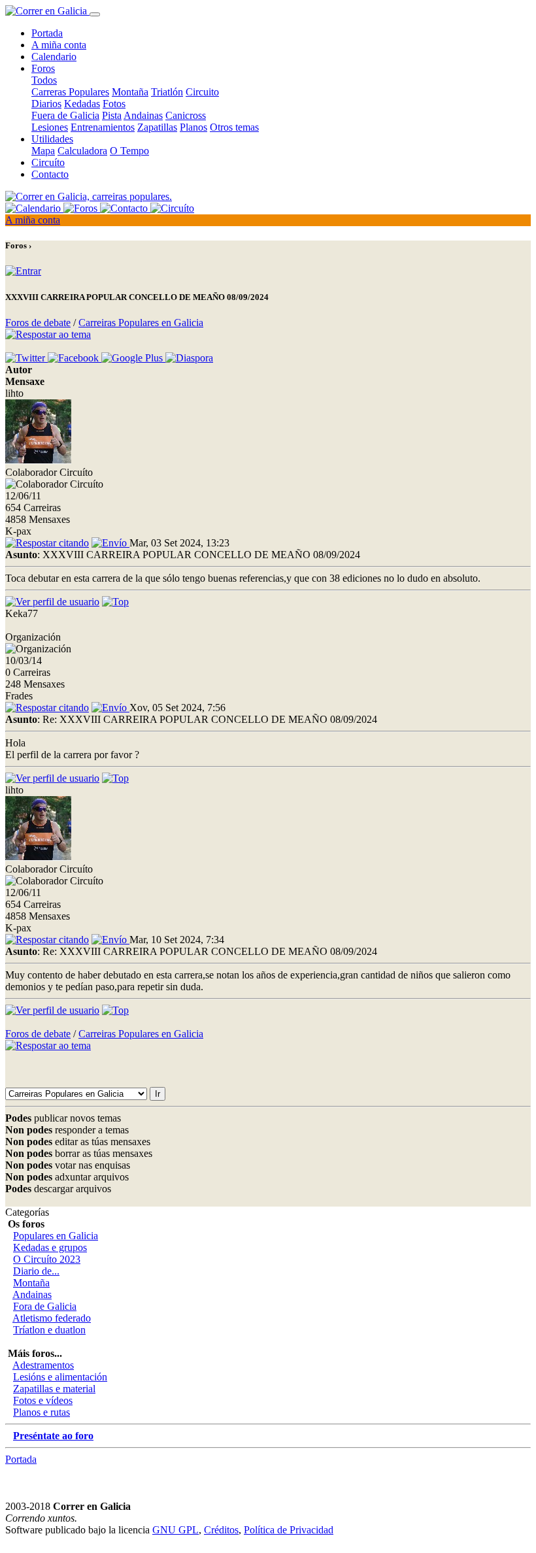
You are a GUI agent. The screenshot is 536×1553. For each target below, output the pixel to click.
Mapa (43, 150)
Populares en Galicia (55, 1235)
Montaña (130, 91)
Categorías (27, 1212)
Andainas (143, 115)
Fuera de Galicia (65, 115)
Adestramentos (43, 1365)
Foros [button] (43, 68)
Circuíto (48, 162)
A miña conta (58, 44)
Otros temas (234, 127)
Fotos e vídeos (43, 1400)
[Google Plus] (133, 357)
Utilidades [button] (52, 138)
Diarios (46, 103)
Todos (44, 80)
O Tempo (129, 150)
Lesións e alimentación (60, 1376)
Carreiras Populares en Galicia (140, 322)
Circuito (202, 91)
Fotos (114, 103)
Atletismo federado (51, 1318)
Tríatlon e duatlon (49, 1329)
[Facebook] (74, 357)
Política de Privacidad (288, 1529)
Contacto (50, 174)
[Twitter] (26, 357)
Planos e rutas (41, 1412)
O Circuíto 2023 (46, 1259)
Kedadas (82, 103)
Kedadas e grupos (50, 1247)
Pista (112, 115)
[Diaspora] (189, 357)
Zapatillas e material (54, 1388)
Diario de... (36, 1271)
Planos (193, 127)
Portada (47, 33)
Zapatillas (157, 127)
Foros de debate (38, 322)
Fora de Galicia (44, 1306)
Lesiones (49, 127)
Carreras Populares (70, 91)
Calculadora (82, 150)
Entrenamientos (103, 127)
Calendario (53, 56)
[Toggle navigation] (95, 14)
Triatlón (167, 91)
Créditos (221, 1529)
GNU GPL (175, 1529)
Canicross (185, 115)
